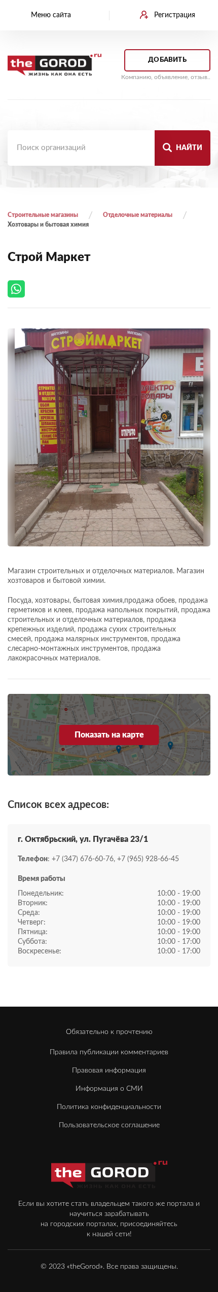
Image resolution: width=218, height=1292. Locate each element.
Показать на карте (109, 735)
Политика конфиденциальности (109, 1107)
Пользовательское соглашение (109, 1125)
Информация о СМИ (109, 1088)
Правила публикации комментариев (109, 1052)
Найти (188, 148)
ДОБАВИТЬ (167, 60)
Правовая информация (109, 1070)
